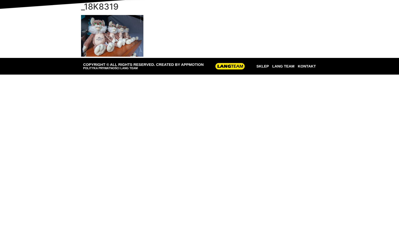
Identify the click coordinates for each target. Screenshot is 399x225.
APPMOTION (192, 64)
